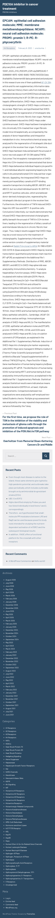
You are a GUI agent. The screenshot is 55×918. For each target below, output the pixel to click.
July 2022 (9, 674)
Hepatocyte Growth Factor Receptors (20, 766)
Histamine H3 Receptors (15, 797)
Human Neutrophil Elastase (16, 850)
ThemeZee (31, 914)
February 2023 (11, 652)
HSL (7, 831)
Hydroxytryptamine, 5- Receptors (18, 875)
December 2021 (12, 696)
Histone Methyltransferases (16, 819)
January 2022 (11, 693)
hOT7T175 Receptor (13, 828)
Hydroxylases (11, 869)
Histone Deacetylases (14, 813)
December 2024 (12, 630)
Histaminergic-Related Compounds (19, 806)
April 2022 (10, 683)
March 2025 (10, 621)
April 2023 (10, 646)
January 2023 (11, 655)
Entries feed (10, 901)
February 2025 (11, 624)
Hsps (8, 841)
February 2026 (11, 598)
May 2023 (9, 642)
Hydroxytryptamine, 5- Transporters (20, 878)
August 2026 (11, 580)
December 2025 (12, 605)
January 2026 (11, 602)
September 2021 (12, 705)
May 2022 (9, 680)
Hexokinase (10, 775)
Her (7, 769)
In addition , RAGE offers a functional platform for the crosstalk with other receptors (25, 538)
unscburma (39, 48)
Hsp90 (8, 838)
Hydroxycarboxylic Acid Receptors (19, 863)
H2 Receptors (11, 731)
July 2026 (9, 583)
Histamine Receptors (14, 803)
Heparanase (10, 762)
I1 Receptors (10, 882)
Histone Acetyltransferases (16, 809)
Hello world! (39, 561)
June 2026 (10, 586)
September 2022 (12, 667)
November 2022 (12, 661)
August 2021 (10, 708)
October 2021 (11, 702)
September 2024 (12, 639)
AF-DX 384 (46, 82)
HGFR (8, 781)
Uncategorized (11, 885)
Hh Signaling (10, 784)
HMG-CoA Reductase (14, 822)
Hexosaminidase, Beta (14, 778)
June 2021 (10, 715)
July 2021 (9, 711)
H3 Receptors (11, 734)
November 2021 (12, 699)
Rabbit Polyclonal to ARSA (25, 246)
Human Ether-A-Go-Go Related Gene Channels (24, 844)
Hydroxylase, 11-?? (12, 866)
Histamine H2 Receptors (15, 794)
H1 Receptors (11, 728)
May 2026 (9, 589)
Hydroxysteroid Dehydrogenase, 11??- (20, 872)
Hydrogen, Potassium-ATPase (17, 857)
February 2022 (11, 689)
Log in (8, 898)
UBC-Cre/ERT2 (15, 498)
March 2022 (10, 686)
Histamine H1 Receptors (15, 791)
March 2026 (10, 595)
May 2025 (9, 614)
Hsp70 (8, 835)
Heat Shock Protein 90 (14, 750)
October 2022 (11, 664)
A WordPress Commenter (20, 561)
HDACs (8, 744)
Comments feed (12, 904)
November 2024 (12, 633)
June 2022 (10, 677)
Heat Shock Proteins (13, 753)
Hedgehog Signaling (13, 756)
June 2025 (10, 611)
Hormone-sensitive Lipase (16, 825)
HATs (8, 740)
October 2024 (11, 636)
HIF (7, 788)
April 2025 (10, 617)
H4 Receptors (9, 48)
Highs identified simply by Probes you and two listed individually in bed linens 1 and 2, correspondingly (28, 505)
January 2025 (11, 627)
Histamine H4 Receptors (15, 800)
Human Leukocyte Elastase (16, 847)
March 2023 (10, 649)
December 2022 (12, 658)
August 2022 (11, 671)
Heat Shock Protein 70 (14, 747)
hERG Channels (12, 772)
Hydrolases (10, 860)
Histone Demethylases (14, 816)
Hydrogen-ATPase (13, 853)
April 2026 (10, 592)
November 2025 (12, 608)
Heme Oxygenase (12, 759)
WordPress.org (11, 907)
